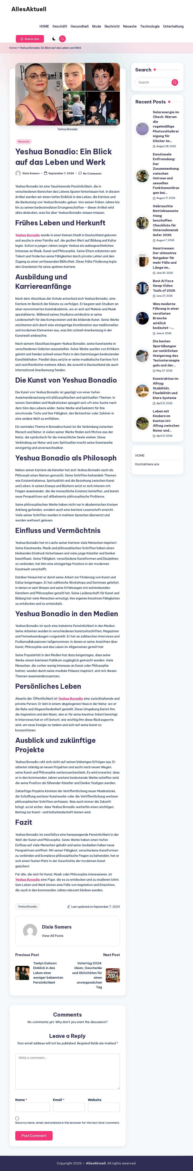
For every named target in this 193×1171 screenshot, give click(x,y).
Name (21, 1100)
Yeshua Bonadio (27, 235)
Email (58, 1100)
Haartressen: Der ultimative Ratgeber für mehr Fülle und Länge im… (165, 258)
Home (13, 48)
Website (94, 1100)
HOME (140, 455)
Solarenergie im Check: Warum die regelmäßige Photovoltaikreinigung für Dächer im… (166, 126)
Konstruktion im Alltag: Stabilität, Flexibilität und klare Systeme (165, 388)
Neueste (23, 141)
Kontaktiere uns (147, 464)
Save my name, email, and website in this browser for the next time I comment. (67, 1122)
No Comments (92, 173)
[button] (30, 39)
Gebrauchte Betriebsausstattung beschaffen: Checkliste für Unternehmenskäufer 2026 (165, 220)
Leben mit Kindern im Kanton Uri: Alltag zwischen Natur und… (166, 421)
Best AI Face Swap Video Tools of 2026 (164, 286)
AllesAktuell (28, 9)
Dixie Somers (57, 927)
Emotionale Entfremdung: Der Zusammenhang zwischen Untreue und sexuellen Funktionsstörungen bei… (166, 173)
